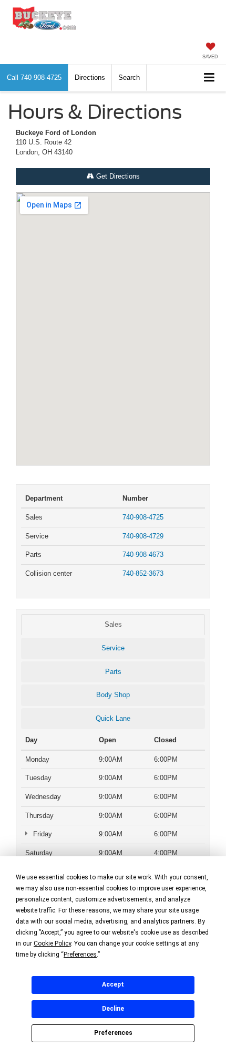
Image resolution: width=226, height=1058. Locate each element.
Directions (90, 77)
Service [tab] (113, 648)
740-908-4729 (142, 536)
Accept (113, 984)
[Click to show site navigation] (209, 78)
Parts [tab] (113, 672)
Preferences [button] (80, 954)
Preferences (113, 1032)
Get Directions (117, 176)
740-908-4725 (142, 517)
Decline (113, 1008)
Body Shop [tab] (113, 695)
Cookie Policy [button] (52, 943)
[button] (34, 77)
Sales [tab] (113, 624)
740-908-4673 (142, 554)
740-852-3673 (142, 573)
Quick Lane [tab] (113, 718)
